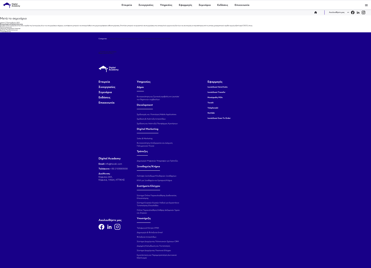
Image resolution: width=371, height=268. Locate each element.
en (348, 12)
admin (2, 23)
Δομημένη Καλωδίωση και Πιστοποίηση (153, 246)
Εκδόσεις (222, 5)
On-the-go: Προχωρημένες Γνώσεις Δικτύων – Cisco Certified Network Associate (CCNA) (138, 39)
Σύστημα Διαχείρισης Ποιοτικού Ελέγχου (154, 250)
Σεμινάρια (205, 5)
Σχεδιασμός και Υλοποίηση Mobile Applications (156, 114)
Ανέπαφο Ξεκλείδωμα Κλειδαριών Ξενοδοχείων (156, 176)
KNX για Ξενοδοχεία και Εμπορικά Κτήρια (154, 180)
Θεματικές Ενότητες (106, 53)
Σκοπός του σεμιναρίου (108, 52)
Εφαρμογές (185, 5)
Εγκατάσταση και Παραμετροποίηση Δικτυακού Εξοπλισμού (157, 256)
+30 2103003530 (119, 169)
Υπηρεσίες (166, 5)
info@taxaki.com (113, 164)
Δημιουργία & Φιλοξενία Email (150, 232)
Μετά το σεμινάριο (13, 18)
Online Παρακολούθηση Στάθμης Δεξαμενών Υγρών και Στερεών (158, 211)
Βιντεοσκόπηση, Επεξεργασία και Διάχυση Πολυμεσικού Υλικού (154, 144)
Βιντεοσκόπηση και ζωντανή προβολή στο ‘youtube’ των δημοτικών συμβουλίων (158, 98)
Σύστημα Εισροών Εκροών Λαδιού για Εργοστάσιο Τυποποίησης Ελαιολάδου (158, 204)
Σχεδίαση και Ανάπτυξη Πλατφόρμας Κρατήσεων (157, 124)
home (316, 12)
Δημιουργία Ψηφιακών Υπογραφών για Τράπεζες (157, 161)
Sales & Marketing (144, 139)
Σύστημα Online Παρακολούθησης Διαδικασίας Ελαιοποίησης (157, 197)
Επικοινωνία (242, 5)
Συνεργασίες (146, 5)
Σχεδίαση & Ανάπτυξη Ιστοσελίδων (151, 119)
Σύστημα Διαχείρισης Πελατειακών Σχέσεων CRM (158, 241)
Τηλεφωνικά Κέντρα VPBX (148, 228)
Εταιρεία (127, 5)
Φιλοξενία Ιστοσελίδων (146, 237)
